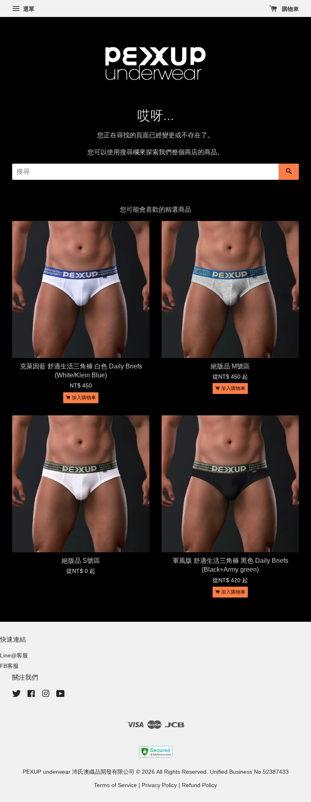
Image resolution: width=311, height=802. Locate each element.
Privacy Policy (159, 785)
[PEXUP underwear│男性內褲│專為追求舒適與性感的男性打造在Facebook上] (31, 695)
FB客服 (9, 666)
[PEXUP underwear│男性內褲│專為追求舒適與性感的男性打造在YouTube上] (60, 695)
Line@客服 (14, 656)
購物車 (289, 9)
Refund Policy (199, 785)
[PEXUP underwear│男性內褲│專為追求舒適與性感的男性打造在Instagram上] (45, 695)
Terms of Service (115, 785)
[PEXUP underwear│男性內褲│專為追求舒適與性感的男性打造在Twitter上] (16, 695)
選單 (27, 9)
